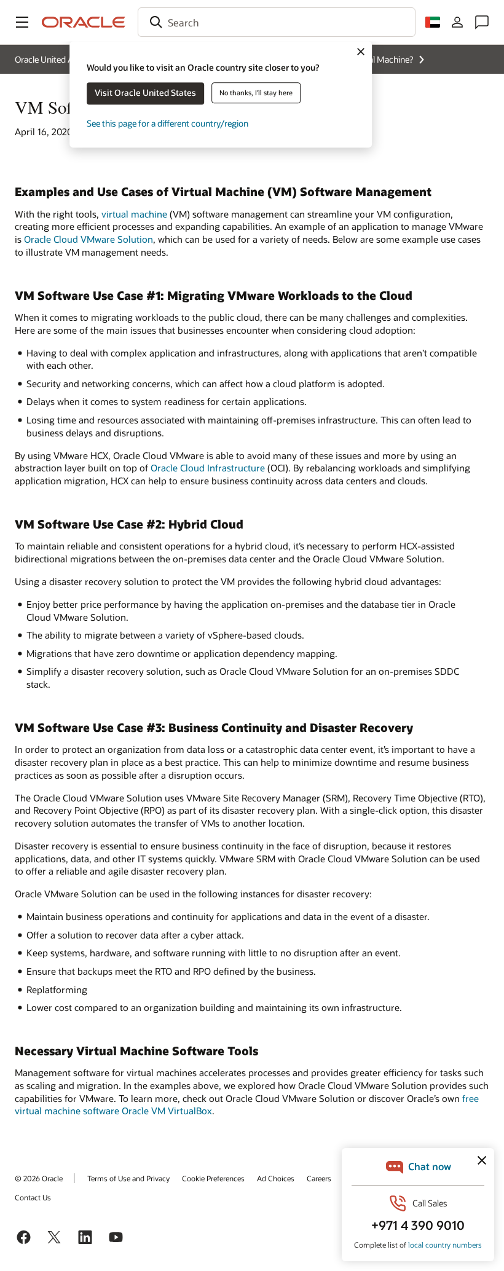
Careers (319, 1178)
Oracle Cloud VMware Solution (88, 239)
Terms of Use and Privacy (128, 1178)
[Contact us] (481, 22)
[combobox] (276, 22)
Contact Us (33, 1197)
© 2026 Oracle (39, 1178)
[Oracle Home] (83, 22)
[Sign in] (457, 22)
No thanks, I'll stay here (256, 92)
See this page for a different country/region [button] (167, 123)
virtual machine (134, 214)
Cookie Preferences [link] (213, 1178)
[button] (22, 22)
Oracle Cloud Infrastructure (208, 468)
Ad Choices (275, 1178)
